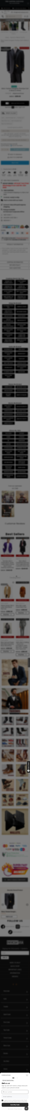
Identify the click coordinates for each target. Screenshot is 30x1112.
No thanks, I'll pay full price (15, 1109)
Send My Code (15, 1105)
